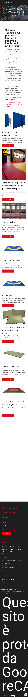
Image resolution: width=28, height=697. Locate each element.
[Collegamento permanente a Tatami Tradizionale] (14, 354)
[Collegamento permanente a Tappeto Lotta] (14, 210)
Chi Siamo (4, 549)
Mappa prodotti (4, 589)
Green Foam (13, 546)
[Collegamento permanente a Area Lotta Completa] (14, 248)
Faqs (3, 554)
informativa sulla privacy (8, 530)
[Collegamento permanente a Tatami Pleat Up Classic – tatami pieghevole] (14, 390)
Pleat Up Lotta (8, 295)
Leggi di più (7, 199)
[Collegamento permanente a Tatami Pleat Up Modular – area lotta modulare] (14, 316)
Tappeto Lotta (8, 222)
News (19, 549)
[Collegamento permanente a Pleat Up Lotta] (14, 283)
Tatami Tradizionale (10, 367)
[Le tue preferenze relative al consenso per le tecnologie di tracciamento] (25, 694)
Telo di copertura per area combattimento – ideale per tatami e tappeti (13, 186)
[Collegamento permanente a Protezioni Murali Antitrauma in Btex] (14, 120)
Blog (19, 546)
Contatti (4, 551)
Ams (11, 554)
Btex (11, 551)
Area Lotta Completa (11, 261)
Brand (11, 549)
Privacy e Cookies (12, 589)
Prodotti (4, 546)
